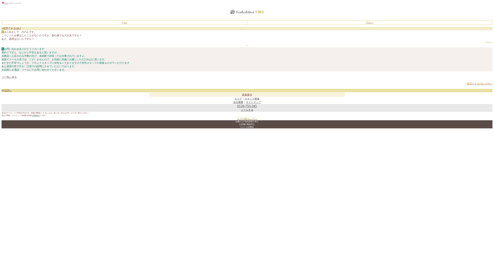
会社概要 (238, 102)
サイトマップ (253, 102)
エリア (238, 98)
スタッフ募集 (252, 98)
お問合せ (36, 115)
